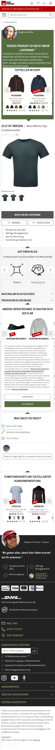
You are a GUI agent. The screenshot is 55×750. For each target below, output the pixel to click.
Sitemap (36, 740)
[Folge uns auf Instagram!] (6, 678)
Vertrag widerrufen (13, 702)
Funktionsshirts (10, 22)
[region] (27, 375)
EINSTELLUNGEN (27, 397)
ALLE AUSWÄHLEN (27, 404)
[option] (27, 163)
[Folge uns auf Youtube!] (16, 678)
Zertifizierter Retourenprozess (23, 609)
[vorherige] (7, 90)
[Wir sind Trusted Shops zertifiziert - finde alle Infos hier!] (32, 576)
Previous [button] (4, 270)
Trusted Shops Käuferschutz (19, 240)
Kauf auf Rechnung (15, 236)
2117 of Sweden (12, 126)
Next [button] (50, 270)
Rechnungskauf (16, 574)
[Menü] (4, 14)
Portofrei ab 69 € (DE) (16, 230)
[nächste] (48, 90)
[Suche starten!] (51, 14)
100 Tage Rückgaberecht (17, 233)
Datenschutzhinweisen (20, 389)
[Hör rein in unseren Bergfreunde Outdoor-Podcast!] (26, 678)
